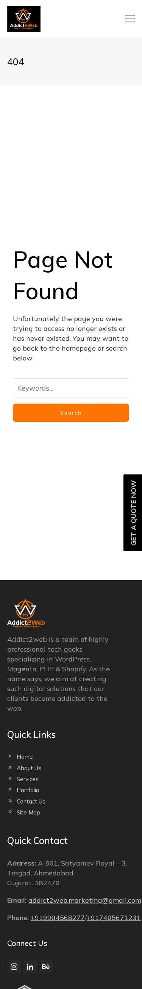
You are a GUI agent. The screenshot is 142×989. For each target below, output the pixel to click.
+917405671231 (114, 917)
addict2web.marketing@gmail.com (84, 900)
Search (71, 412)
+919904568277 (58, 917)
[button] (130, 19)
